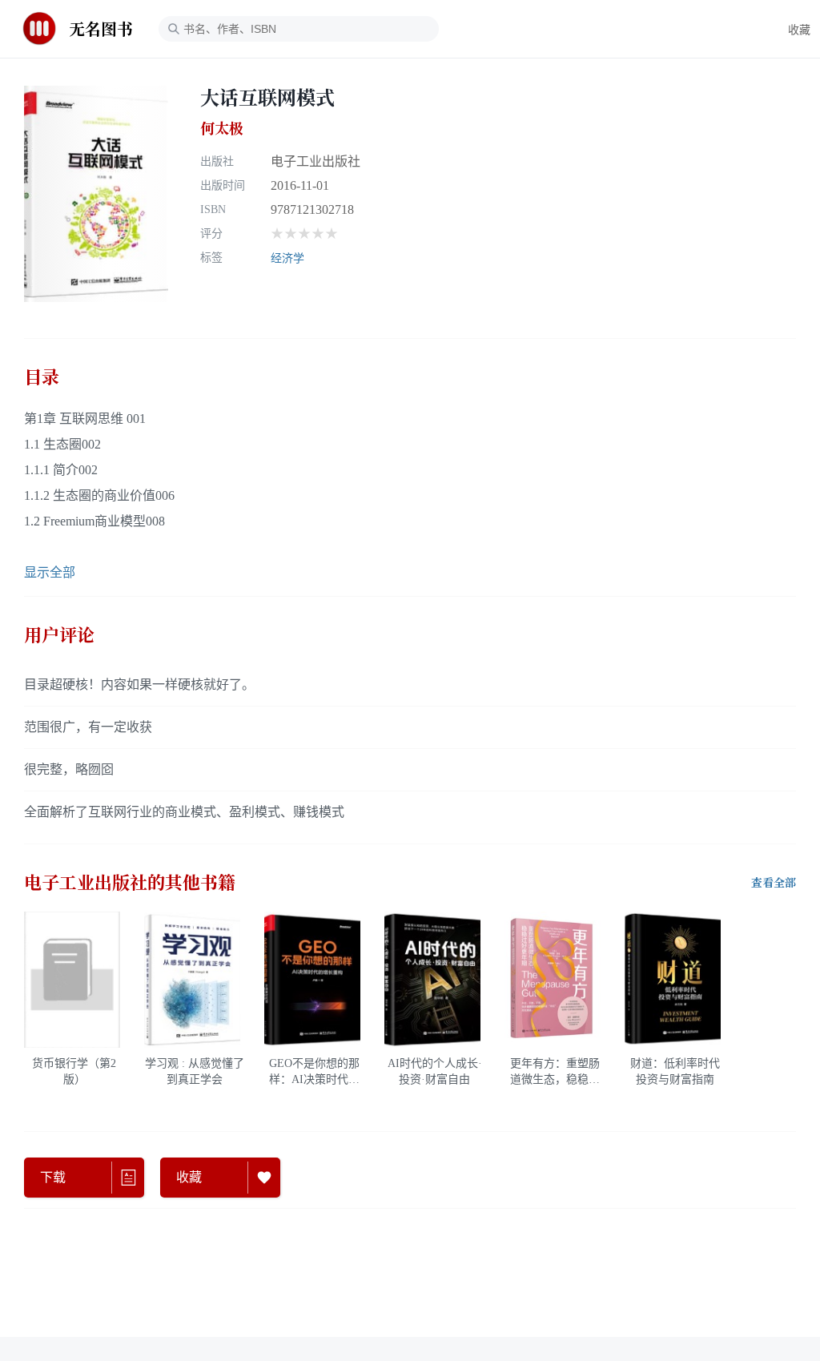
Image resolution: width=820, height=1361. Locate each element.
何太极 (221, 128)
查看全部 (773, 882)
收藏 (799, 30)
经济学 (287, 258)
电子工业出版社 (315, 161)
